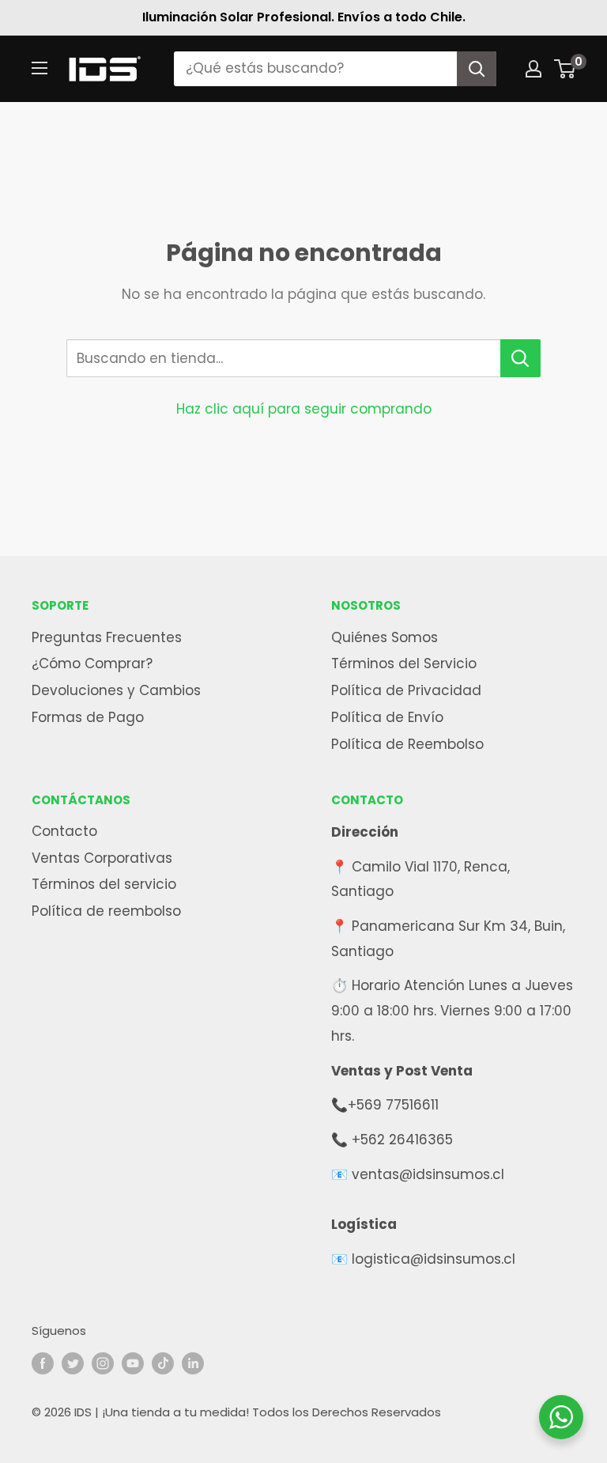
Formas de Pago (88, 717)
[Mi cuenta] (533, 68)
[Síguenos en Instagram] (103, 1362)
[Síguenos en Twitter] (73, 1362)
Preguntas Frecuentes (107, 637)
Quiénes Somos (384, 637)
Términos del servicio (104, 884)
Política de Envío (387, 717)
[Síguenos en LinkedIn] (193, 1362)
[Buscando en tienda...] (520, 358)
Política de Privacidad (406, 690)
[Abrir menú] (39, 68)
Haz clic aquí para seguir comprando (304, 408)
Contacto (64, 831)
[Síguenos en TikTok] (163, 1362)
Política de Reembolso (407, 744)
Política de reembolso (106, 911)
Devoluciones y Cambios (116, 690)
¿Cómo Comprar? (92, 663)
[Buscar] (476, 68)
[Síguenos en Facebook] (43, 1362)
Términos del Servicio (404, 663)
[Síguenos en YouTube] (133, 1362)
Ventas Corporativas (102, 858)
